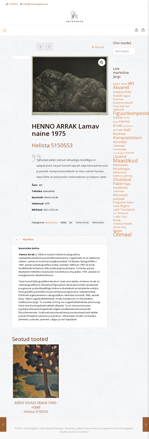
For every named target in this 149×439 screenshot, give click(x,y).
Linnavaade (119, 149)
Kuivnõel (120, 141)
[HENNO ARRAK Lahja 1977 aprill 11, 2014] (146, 424)
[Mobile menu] (4, 30)
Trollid (116, 216)
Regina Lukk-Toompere (123, 207)
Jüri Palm (118, 130)
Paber (118, 183)
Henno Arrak (82, 222)
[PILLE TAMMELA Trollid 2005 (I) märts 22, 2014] (3, 424)
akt (70, 222)
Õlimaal (122, 234)
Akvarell (121, 87)
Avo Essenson (118, 101)
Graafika (118, 117)
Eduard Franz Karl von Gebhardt (123, 106)
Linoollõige (118, 153)
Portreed (120, 195)
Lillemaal (118, 146)
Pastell (118, 187)
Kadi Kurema (121, 131)
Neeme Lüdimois (123, 175)
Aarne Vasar (120, 83)
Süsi (115, 213)
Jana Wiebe (127, 126)
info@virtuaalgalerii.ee (35, 4)
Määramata (51, 222)
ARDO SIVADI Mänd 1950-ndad (35, 405)
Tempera (122, 213)
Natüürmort (119, 172)
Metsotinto (98, 222)
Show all (99, 47)
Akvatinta (118, 92)
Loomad (129, 152)
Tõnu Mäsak (120, 218)
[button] (101, 62)
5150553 (13, 4)
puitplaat (119, 199)
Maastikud (125, 160)
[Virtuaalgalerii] (74, 16)
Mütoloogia (121, 169)
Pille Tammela (120, 189)
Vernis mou (119, 227)
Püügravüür (119, 202)
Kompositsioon (127, 137)
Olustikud (122, 179)
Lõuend (119, 156)
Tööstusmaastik (122, 223)
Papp (127, 184)
